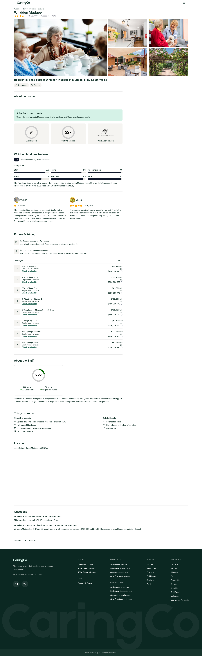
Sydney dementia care (119, 587)
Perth (149, 584)
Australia (17, 9)
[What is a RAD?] (122, 271)
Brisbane (150, 572)
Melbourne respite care (120, 568)
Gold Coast (151, 576)
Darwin (174, 584)
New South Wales (29, 9)
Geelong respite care (119, 572)
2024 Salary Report (86, 568)
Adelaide (150, 580)
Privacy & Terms (85, 583)
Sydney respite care (118, 564)
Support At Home (85, 564)
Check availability (29, 271)
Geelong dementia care (120, 595)
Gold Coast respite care (120, 576)
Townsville (175, 580)
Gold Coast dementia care (121, 599)
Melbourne (151, 568)
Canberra (174, 564)
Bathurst (41, 9)
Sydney (150, 564)
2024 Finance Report (87, 572)
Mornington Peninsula (180, 600)
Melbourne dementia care (121, 591)
